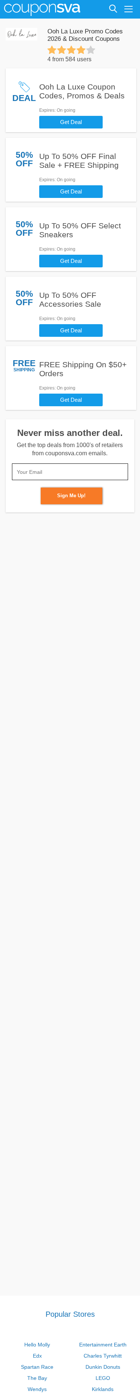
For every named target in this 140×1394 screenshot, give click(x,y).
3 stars (71, 49)
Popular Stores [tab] (70, 1314)
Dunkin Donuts (102, 1367)
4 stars (81, 49)
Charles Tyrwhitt (103, 1356)
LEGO (103, 1378)
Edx (37, 1356)
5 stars (90, 49)
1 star (51, 49)
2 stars (61, 49)
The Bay (37, 1378)
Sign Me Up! (71, 495)
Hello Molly (37, 1345)
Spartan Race (37, 1367)
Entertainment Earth (103, 1345)
